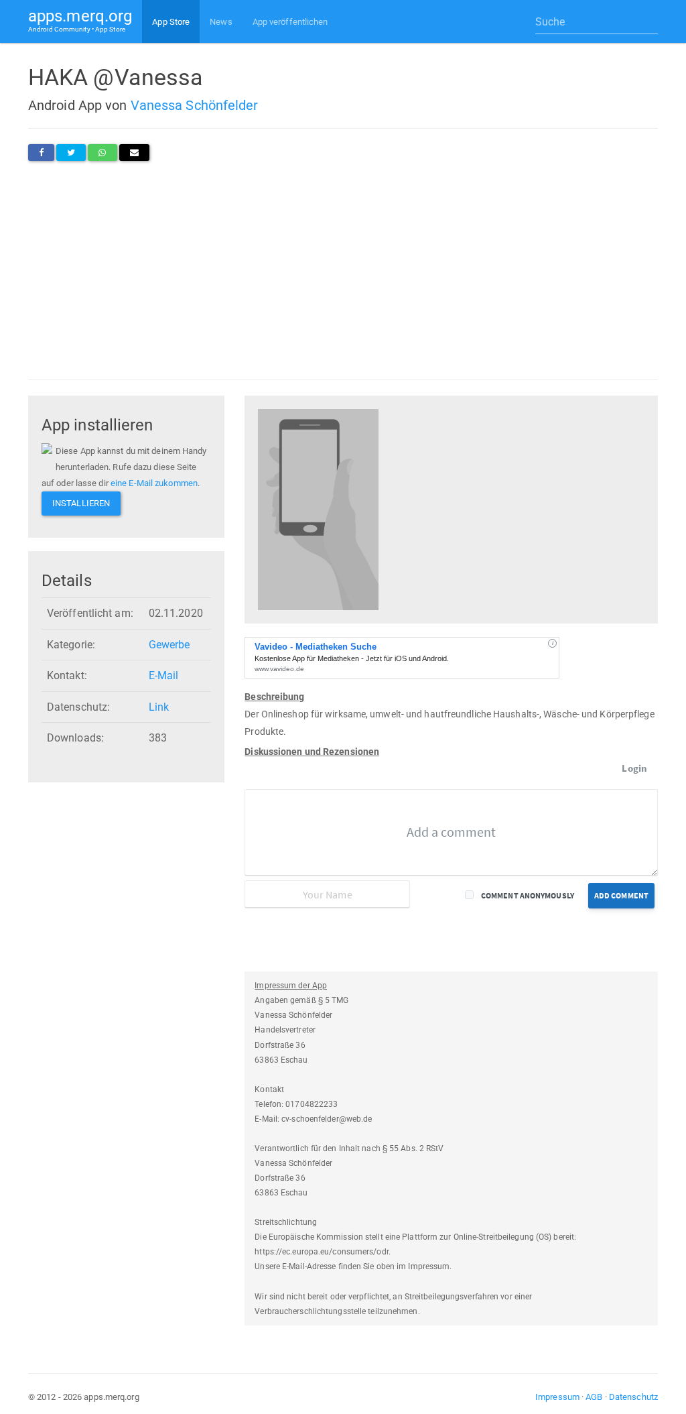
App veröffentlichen (290, 22)
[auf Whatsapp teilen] (102, 152)
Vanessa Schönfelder (195, 105)
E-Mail (164, 675)
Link (159, 707)
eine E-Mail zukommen (154, 483)
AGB (594, 1397)
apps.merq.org (80, 20)
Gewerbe (169, 644)
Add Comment (621, 895)
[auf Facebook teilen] (41, 152)
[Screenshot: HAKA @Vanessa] (318, 509)
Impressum (557, 1397)
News (221, 22)
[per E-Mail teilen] (134, 152)
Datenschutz (633, 1397)
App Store (171, 22)
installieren (81, 503)
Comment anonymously (527, 895)
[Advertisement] (343, 270)
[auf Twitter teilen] (71, 152)
